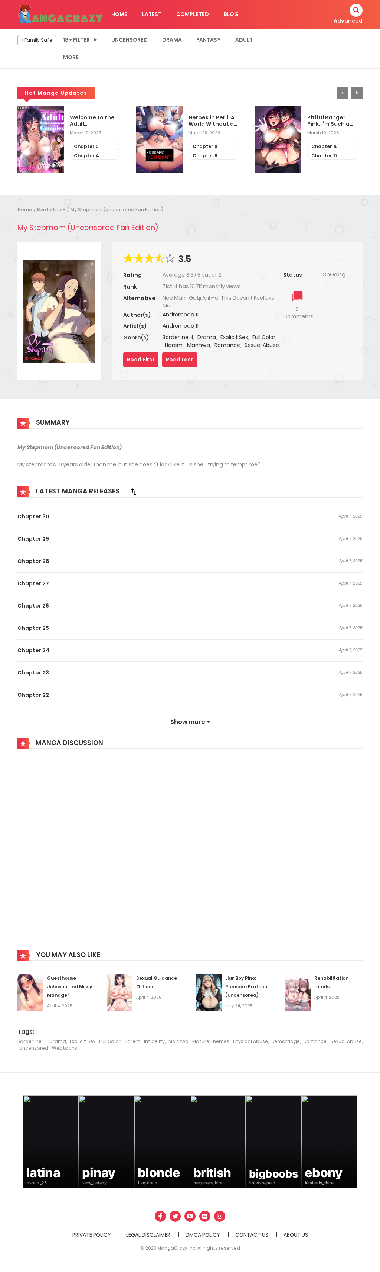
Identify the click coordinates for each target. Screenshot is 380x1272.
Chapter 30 (33, 516)
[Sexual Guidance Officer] (119, 992)
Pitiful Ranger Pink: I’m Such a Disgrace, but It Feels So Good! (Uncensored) (214, 121)
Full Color (263, 337)
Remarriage (286, 1041)
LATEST (151, 14)
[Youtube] (190, 1216)
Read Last (179, 359)
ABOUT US (296, 1235)
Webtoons (64, 1048)
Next (357, 93)
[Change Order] (134, 491)
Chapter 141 (329, 146)
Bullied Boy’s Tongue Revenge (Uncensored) (335, 121)
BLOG (231, 14)
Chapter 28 (33, 561)
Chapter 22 (33, 695)
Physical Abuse (250, 1041)
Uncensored (129, 40)
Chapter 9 (90, 146)
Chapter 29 (33, 538)
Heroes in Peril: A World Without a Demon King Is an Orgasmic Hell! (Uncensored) (98, 121)
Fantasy (208, 40)
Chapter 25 (33, 628)
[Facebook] (160, 1216)
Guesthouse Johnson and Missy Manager (69, 986)
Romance (227, 345)
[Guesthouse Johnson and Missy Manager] (30, 992)
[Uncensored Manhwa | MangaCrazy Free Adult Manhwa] (60, 13)
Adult (244, 40)
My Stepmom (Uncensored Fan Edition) (117, 209)
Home (25, 209)
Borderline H (51, 209)
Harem (174, 345)
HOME (119, 14)
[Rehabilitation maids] (298, 992)
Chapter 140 (330, 155)
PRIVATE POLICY (91, 1235)
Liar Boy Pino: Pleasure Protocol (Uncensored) (247, 986)
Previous (342, 93)
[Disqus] (190, 855)
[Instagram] (219, 1216)
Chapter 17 (210, 155)
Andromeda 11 (181, 314)
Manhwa (198, 345)
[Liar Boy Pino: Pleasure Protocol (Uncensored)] (209, 992)
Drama (172, 40)
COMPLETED (192, 14)
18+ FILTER (76, 40)
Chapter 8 (90, 155)
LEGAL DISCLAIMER (148, 1235)
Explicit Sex (234, 337)
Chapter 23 (33, 672)
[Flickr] (204, 1216)
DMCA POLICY (203, 1235)
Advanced (348, 21)
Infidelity (154, 1041)
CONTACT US (251, 1235)
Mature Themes (210, 1041)
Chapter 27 (33, 583)
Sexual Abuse (262, 345)
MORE (71, 57)
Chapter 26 (33, 605)
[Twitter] (175, 1216)
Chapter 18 (210, 146)
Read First (141, 359)
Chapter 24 (33, 650)
